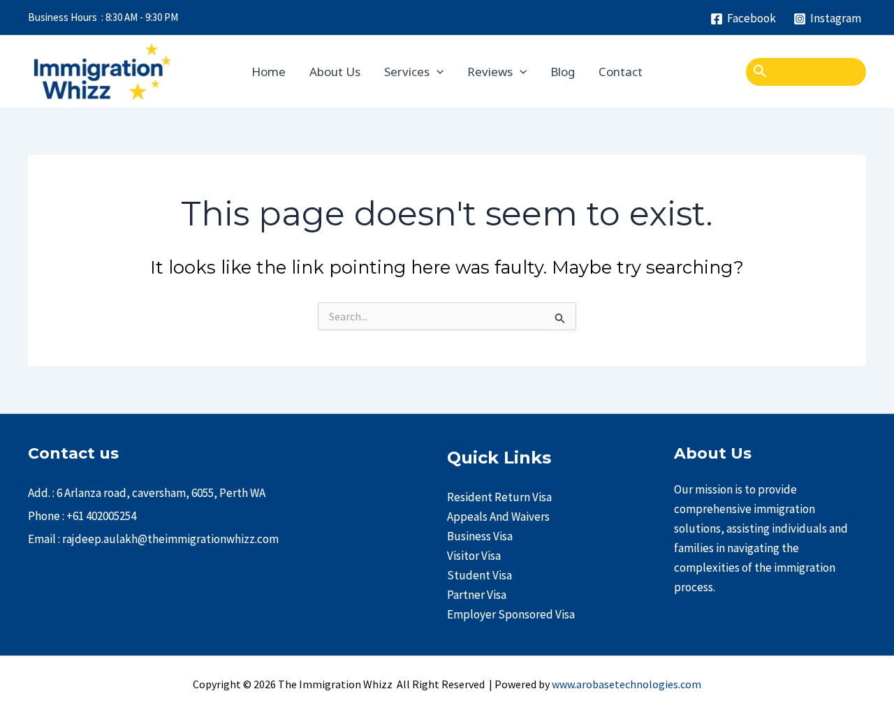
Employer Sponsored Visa (511, 614)
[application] (437, 72)
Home (268, 72)
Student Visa (479, 575)
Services (407, 72)
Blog (562, 72)
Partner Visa (476, 594)
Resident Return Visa (499, 497)
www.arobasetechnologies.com (626, 684)
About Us (334, 72)
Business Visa (480, 536)
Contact (621, 72)
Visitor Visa (474, 555)
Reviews (490, 72)
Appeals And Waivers (498, 516)
